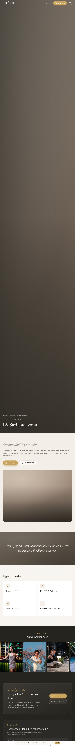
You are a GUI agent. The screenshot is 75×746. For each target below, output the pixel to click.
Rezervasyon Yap (59, 696)
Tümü (69, 577)
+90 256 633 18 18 (29, 463)
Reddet (51, 742)
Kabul (57, 742)
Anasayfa (5, 415)
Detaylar (44, 742)
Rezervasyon (61, 3)
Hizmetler (12, 415)
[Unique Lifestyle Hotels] (9, 3)
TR (48, 3)
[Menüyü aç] (70, 3)
